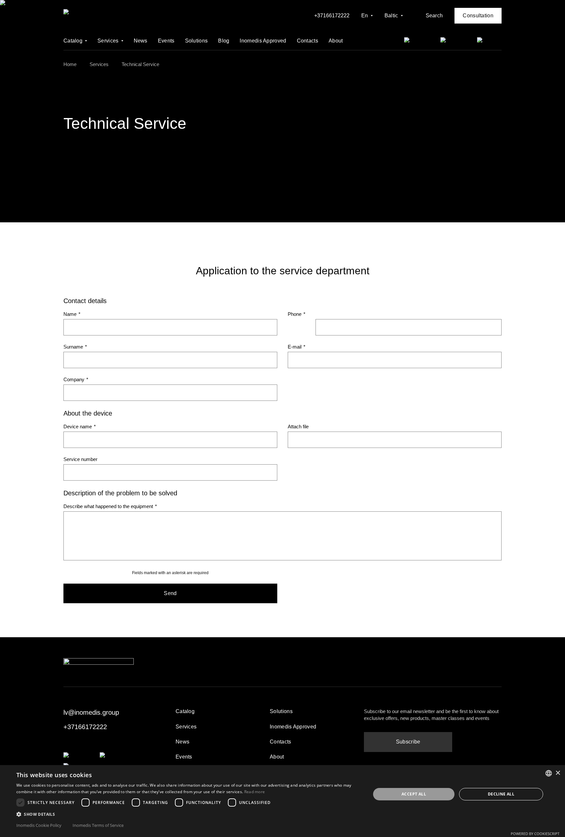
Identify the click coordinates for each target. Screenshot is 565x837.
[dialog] (282, 801)
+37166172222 (332, 15)
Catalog (72, 40)
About (336, 40)
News (140, 40)
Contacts (307, 40)
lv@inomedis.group (91, 712)
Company (75, 379)
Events (166, 40)
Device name (79, 426)
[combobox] (548, 773)
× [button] (557, 773)
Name (71, 314)
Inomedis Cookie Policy (38, 825)
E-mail (296, 347)
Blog (223, 40)
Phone (296, 314)
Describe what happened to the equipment (110, 506)
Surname (75, 347)
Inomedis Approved (263, 40)
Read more (254, 791)
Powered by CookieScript (535, 833)
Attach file (298, 426)
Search (434, 15)
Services (107, 40)
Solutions (196, 40)
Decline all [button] (501, 794)
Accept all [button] (414, 794)
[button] (188, 814)
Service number (80, 459)
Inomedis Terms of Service (98, 825)
